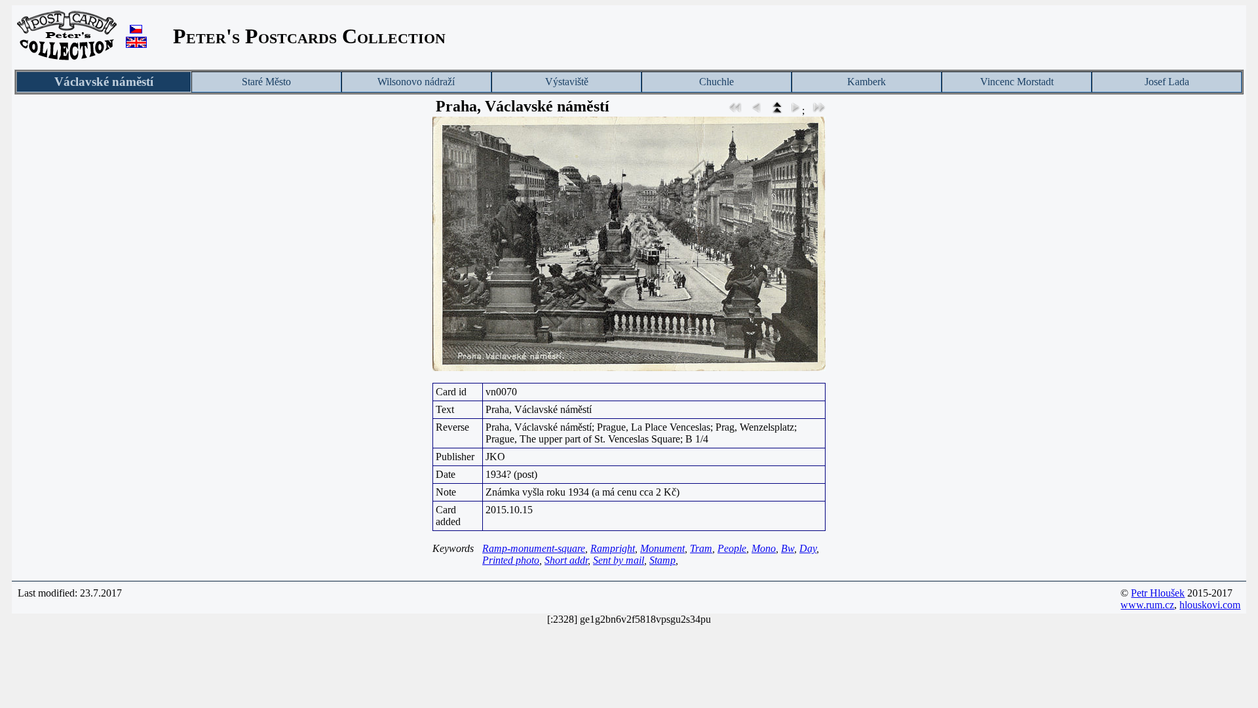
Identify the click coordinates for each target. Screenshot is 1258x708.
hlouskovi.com (1209, 604)
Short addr (566, 560)
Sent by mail (618, 560)
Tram (701, 548)
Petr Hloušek (1158, 593)
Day (807, 548)
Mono (764, 548)
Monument (662, 548)
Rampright (612, 548)
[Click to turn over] (629, 244)
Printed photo (510, 560)
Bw (787, 548)
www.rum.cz (1147, 604)
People (731, 548)
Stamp (662, 560)
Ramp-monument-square (533, 548)
